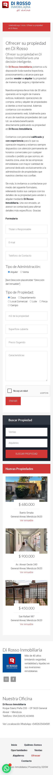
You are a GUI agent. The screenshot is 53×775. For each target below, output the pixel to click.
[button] (6, 768)
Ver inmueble (26, 520)
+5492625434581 (41, 724)
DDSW (45, 767)
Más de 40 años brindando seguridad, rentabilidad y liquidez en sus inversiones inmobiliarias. (37, 663)
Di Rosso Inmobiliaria (26, 6)
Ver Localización (11, 724)
